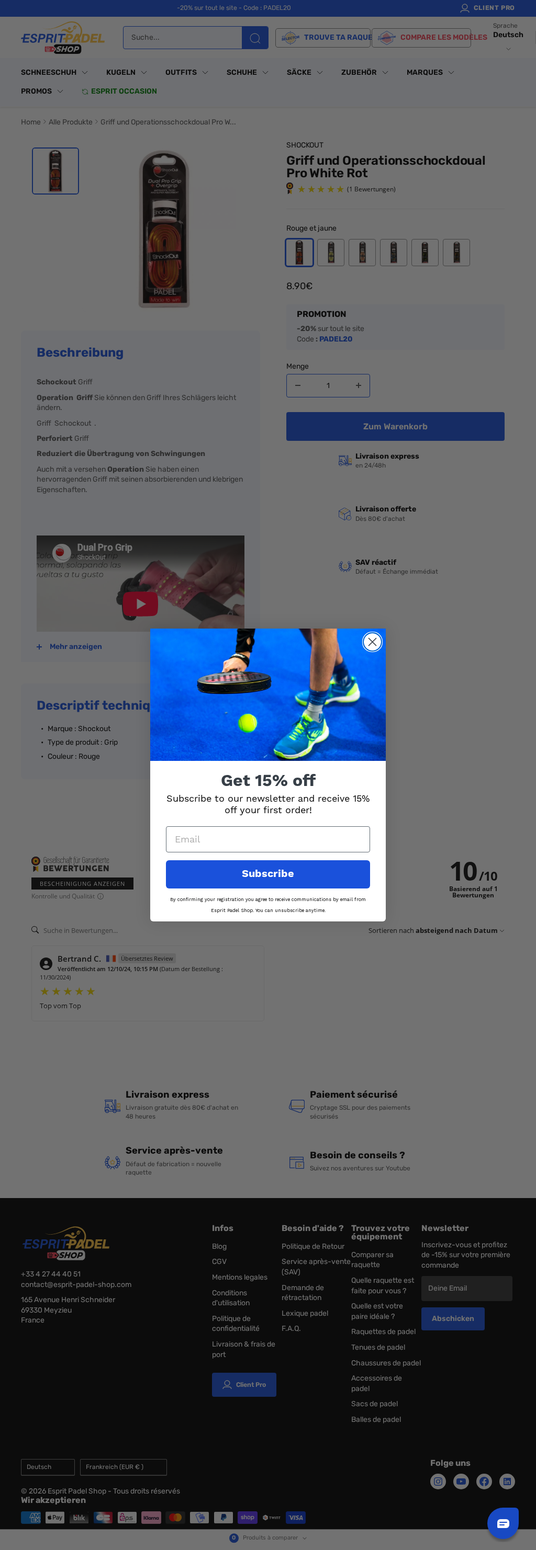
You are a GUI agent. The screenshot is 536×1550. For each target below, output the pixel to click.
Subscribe (268, 874)
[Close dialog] (372, 642)
